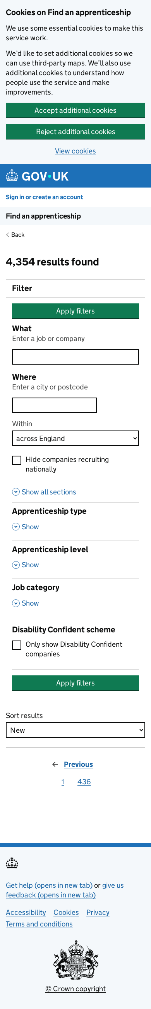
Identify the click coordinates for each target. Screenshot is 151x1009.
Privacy (98, 912)
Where (24, 377)
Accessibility (26, 912)
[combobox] (54, 405)
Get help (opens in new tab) (50, 885)
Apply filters (75, 310)
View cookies (75, 151)
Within (22, 423)
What (22, 329)
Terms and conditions (39, 923)
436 (84, 781)
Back (17, 234)
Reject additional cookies (75, 131)
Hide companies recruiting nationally (67, 464)
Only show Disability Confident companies (74, 649)
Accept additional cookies (75, 110)
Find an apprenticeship (43, 216)
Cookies (66, 912)
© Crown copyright (75, 988)
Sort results (24, 715)
